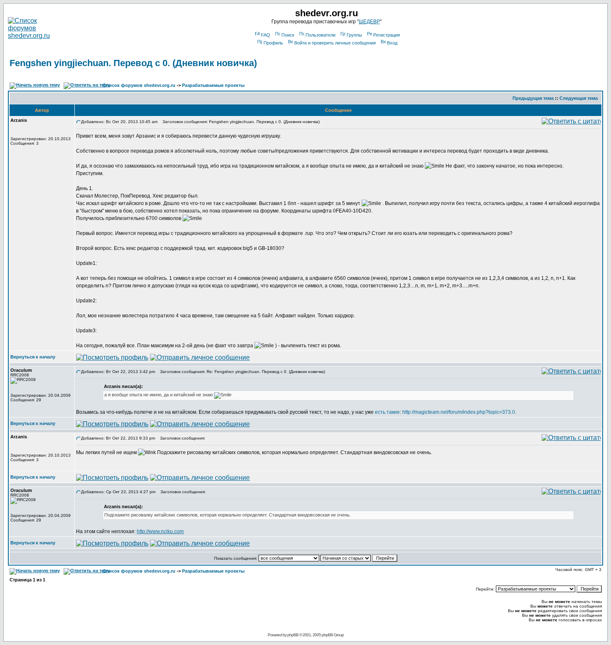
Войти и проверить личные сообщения (335, 42)
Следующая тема (578, 98)
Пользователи (320, 34)
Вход (392, 42)
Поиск (287, 34)
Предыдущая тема (533, 98)
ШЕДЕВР (369, 22)
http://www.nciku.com (160, 531)
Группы (354, 34)
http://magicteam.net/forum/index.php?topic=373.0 (458, 412)
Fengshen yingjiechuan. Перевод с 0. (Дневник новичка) (133, 63)
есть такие (387, 412)
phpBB (292, 635)
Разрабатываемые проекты (213, 85)
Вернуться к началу (32, 356)
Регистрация (386, 34)
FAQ (265, 34)
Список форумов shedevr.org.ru (139, 85)
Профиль (273, 42)
